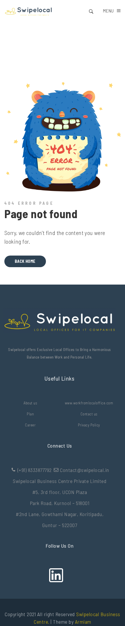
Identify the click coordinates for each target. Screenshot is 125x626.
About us (30, 403)
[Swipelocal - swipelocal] (28, 11)
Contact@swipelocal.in (84, 470)
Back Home (25, 261)
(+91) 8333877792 (34, 470)
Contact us (89, 414)
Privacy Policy (89, 425)
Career (30, 425)
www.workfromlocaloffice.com (89, 403)
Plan (30, 414)
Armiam (83, 621)
